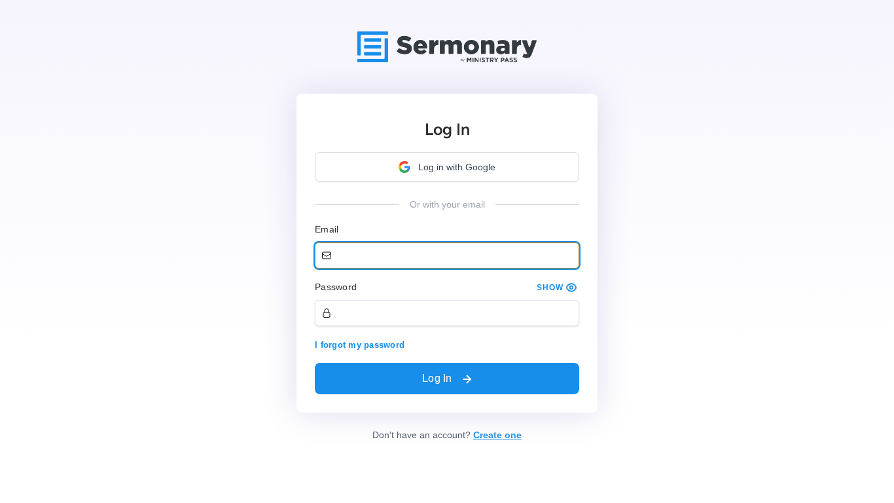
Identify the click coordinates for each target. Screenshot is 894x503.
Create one (497, 435)
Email (326, 229)
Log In (438, 378)
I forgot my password (359, 345)
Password (336, 287)
